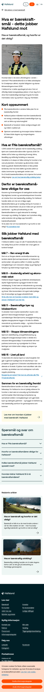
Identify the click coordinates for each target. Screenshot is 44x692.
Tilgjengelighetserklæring (31, 631)
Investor (25, 604)
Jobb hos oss (6, 611)
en (41, 4)
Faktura (4, 628)
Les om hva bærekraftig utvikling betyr (26, 177)
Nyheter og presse (8, 614)
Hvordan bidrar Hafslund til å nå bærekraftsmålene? (16, 475)
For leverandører (28, 608)
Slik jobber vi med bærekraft (15, 10)
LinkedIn (5, 645)
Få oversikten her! (13, 227)
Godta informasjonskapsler (22, 681)
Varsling (25, 628)
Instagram (5, 648)
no (37, 4)
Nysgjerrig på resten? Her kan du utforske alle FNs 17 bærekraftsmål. (20, 376)
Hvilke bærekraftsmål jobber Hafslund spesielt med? (19, 464)
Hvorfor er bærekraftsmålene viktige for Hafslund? (20, 453)
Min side (25, 625)
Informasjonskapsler (9, 634)
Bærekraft (5, 604)
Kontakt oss (6, 625)
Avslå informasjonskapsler (22, 687)
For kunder (5, 608)
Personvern (6, 631)
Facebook (26, 645)
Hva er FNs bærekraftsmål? (14, 443)
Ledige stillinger (28, 611)
